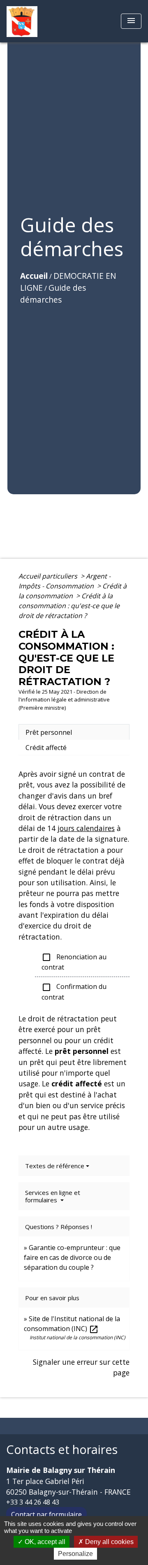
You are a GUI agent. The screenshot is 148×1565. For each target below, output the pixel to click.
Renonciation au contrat (74, 962)
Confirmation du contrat (74, 992)
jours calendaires (86, 828)
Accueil (34, 275)
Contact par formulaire (46, 1514)
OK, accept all (44, 1541)
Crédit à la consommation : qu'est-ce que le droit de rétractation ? (69, 605)
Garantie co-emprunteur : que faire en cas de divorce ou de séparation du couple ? (72, 1257)
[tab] (74, 732)
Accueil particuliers (48, 576)
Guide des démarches (53, 293)
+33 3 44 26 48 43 (32, 1502)
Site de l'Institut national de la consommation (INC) (72, 1323)
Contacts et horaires (62, 1449)
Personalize (75, 1553)
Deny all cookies (108, 1541)
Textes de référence (54, 1166)
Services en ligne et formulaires (52, 1196)
